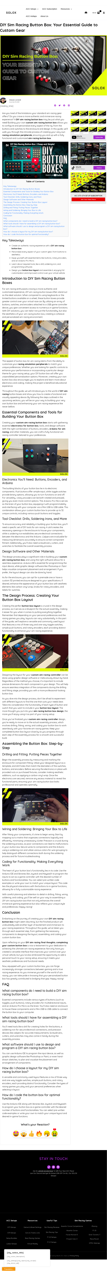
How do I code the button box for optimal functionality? (26, 234)
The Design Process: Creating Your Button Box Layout (25, 202)
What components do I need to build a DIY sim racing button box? (30, 221)
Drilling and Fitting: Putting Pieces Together (20, 207)
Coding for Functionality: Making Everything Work (23, 213)
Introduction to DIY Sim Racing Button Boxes (21, 189)
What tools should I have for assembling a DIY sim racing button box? (31, 223)
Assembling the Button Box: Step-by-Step (20, 205)
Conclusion (7, 215)
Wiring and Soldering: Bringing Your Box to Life (22, 210)
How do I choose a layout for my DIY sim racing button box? (28, 231)
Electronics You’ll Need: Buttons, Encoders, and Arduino (25, 194)
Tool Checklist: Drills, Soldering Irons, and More (22, 197)
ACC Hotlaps (31, 16)
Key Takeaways (9, 186)
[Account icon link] (104, 13)
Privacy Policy (74, 1255)
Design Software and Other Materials (18, 199)
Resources (65, 9)
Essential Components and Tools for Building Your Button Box (28, 191)
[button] (37, 9)
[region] (27, 1258)
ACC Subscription (49, 9)
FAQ (5, 218)
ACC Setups (31, 9)
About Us (44, 16)
